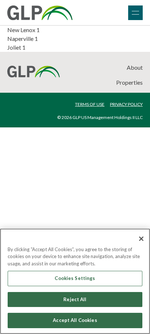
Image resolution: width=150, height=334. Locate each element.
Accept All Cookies (75, 320)
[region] (75, 281)
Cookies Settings (75, 278)
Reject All (74, 299)
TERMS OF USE (89, 104)
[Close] (141, 239)
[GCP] (39, 13)
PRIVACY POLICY (126, 104)
